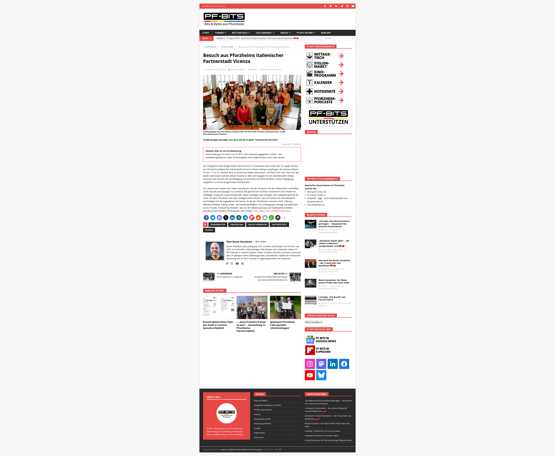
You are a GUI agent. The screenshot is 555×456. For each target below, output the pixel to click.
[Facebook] (324, 6)
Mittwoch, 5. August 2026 (330, 286)
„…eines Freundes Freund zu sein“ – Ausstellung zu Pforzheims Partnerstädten (251, 326)
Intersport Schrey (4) (316, 191)
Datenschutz (259, 432)
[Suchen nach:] (337, 38)
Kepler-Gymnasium (257, 224)
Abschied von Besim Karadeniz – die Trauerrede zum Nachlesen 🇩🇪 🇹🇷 (334, 263)
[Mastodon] (330, 6)
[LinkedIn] (336, 6)
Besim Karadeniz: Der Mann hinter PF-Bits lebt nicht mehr (334, 281)
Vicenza (209, 230)
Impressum (259, 437)
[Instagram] (347, 6)
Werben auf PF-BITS (262, 423)
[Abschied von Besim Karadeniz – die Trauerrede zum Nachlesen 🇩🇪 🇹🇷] (310, 263)
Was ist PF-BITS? (261, 400)
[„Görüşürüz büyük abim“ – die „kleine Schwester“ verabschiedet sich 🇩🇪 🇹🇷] (310, 243)
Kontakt (326, 32)
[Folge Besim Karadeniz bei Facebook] (227, 263)
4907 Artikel (260, 241)
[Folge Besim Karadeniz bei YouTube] (236, 263)
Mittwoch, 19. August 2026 (331, 230)
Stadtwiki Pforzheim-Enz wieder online (321, 435)
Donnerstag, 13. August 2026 (331, 249)
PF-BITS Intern (305, 32)
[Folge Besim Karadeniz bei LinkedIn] (241, 263)
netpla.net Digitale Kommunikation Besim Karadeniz (241, 449)
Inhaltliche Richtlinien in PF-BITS (267, 405)
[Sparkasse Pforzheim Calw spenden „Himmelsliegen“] (285, 307)
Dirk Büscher (236, 224)
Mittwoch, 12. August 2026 (331, 269)
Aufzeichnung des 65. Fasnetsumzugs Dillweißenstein (328, 440)
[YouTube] (353, 6)
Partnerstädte (279, 224)
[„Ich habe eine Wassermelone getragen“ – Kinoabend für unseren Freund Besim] (310, 224)
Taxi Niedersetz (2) (316, 204)
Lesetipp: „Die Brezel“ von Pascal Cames (332, 298)
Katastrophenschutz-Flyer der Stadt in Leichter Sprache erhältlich (218, 325)
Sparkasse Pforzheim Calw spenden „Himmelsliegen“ (282, 325)
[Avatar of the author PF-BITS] (226, 420)
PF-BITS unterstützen (263, 409)
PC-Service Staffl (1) (316, 195)
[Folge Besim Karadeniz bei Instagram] (231, 263)
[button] (206, 217)
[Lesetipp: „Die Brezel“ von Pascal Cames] (310, 300)
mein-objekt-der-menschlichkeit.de (271, 211)
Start (205, 32)
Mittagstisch (239, 32)
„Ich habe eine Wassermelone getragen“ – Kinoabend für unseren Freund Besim (334, 224)
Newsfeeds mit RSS (262, 419)
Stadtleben (253, 69)
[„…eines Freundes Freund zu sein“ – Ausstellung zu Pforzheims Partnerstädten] (252, 307)
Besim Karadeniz (237, 69)
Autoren (257, 414)
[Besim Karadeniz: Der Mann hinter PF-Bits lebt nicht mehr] (310, 283)
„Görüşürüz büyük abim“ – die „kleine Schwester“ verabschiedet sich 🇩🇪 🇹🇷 (334, 243)
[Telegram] (341, 6)
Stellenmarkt (264, 32)
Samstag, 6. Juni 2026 (329, 303)
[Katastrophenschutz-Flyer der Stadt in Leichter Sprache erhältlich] (218, 307)
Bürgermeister (218, 224)
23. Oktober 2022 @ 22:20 (215, 69)
